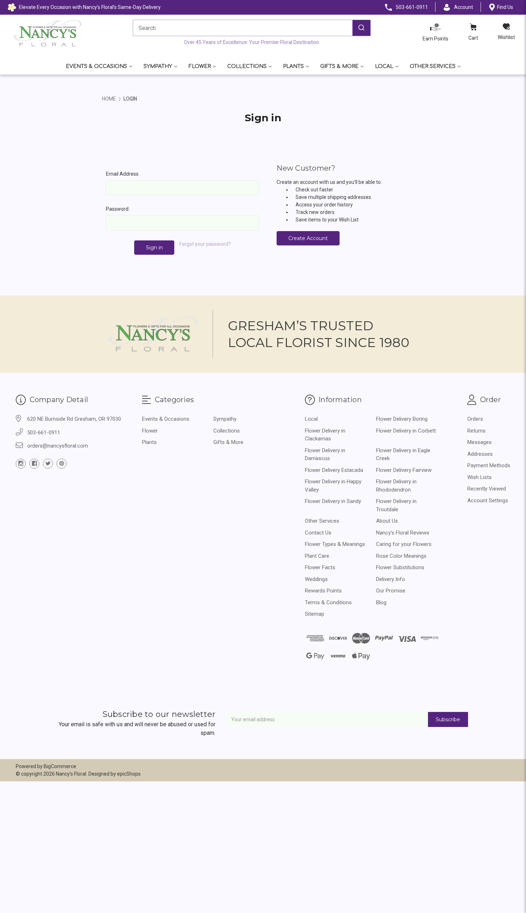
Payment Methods (488, 465)
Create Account (308, 238)
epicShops (129, 774)
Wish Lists (479, 477)
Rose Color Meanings (401, 556)
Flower (200, 66)
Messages (479, 442)
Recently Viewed (486, 488)
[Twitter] (48, 464)
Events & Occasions (96, 66)
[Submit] (361, 27)
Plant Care (317, 556)
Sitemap (314, 614)
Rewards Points (323, 590)
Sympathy (157, 66)
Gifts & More (339, 66)
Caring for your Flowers (404, 544)
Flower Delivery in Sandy (333, 501)
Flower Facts (320, 567)
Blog (381, 602)
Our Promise (390, 590)
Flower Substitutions (400, 567)
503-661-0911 (43, 432)
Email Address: (123, 174)
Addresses (480, 454)
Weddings (316, 579)
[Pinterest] (62, 464)
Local (384, 66)
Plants (293, 66)
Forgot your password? (205, 244)
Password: (118, 209)
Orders (475, 419)
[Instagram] (21, 464)
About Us (387, 521)
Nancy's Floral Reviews (402, 532)
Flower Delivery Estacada (334, 470)
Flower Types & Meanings (335, 544)
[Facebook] (34, 464)
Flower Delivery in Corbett (406, 431)
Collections (247, 66)
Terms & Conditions (328, 602)
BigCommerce (60, 766)
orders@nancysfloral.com (57, 446)
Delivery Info (390, 579)
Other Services (433, 66)
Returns (476, 431)
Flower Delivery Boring (402, 419)
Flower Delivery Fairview (404, 470)
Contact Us (318, 532)
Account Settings (487, 500)
